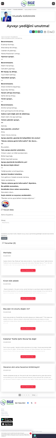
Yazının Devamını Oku (27, 270)
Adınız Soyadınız (7, 215)
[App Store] (28, 424)
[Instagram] (35, 402)
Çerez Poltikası (4, 412)
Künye (2, 409)
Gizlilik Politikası (4, 413)
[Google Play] (28, 419)
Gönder (4, 238)
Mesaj (3, 220)
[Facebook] (27, 402)
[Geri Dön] (2, 3)
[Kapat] (31, 433)
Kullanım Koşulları (5, 415)
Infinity (33, 395)
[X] (31, 402)
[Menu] (53, 3)
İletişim (2, 410)
